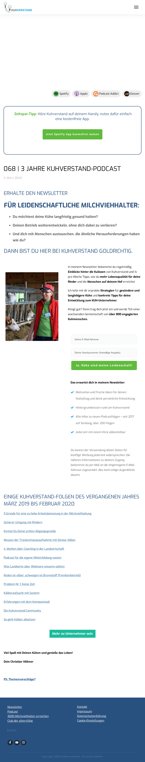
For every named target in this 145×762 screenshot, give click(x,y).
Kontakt (82, 707)
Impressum (84, 711)
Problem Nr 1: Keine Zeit (19, 584)
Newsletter (14, 707)
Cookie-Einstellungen (90, 720)
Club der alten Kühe (20, 721)
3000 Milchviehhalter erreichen (28, 716)
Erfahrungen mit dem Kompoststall (27, 602)
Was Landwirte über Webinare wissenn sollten (34, 566)
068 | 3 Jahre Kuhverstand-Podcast (62, 169)
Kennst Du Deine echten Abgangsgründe (30, 531)
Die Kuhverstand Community (22, 610)
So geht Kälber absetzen (19, 619)
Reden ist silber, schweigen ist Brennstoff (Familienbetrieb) (42, 575)
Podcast (12, 711)
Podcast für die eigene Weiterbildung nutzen (32, 557)
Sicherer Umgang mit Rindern (23, 522)
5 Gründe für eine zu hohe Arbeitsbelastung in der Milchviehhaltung (47, 513)
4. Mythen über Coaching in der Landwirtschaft (34, 549)
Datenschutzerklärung (91, 716)
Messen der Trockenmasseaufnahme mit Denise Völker (40, 540)
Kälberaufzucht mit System (21, 593)
